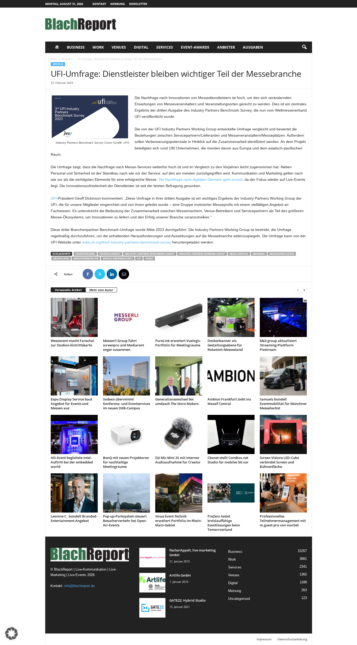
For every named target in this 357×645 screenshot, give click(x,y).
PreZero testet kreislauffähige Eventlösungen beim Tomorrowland (224, 523)
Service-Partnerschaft (118, 258)
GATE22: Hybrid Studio (187, 600)
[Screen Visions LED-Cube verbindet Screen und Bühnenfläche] (283, 434)
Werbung (117, 4)
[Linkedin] (112, 274)
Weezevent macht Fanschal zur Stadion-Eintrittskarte (72, 342)
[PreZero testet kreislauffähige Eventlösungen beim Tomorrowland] (231, 493)
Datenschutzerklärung (292, 639)
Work (98, 47)
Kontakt (99, 4)
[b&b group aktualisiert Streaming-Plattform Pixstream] (283, 317)
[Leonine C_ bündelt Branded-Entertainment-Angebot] (74, 493)
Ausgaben (253, 47)
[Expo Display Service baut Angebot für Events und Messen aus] (74, 376)
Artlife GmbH (180, 575)
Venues (119, 47)
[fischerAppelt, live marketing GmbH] (152, 557)
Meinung (234, 591)
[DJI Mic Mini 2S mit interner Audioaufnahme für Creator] (178, 434)
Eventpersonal (85, 253)
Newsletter (138, 4)
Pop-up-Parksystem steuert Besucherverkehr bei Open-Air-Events (125, 520)
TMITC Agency (94, 639)
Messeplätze (61, 258)
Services (164, 47)
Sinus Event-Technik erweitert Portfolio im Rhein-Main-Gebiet (178, 520)
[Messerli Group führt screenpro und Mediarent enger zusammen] (126, 317)
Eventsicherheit (110, 253)
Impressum (264, 639)
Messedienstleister (281, 253)
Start (54, 59)
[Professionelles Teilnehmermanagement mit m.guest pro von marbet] (283, 493)
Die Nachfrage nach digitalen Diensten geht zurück (200, 179)
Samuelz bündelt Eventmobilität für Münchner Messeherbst (283, 403)
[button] (304, 47)
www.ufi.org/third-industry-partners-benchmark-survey (126, 242)
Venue (149, 258)
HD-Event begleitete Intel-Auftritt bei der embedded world (72, 462)
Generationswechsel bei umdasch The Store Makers (177, 401)
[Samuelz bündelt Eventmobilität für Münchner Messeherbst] (283, 376)
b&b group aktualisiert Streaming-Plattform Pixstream (278, 345)
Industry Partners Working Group (202, 253)
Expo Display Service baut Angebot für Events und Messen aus (71, 403)
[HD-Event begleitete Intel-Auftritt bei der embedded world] (74, 434)
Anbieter (226, 47)
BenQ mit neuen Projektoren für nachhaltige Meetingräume (126, 462)
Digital (141, 47)
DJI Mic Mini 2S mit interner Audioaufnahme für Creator (178, 459)
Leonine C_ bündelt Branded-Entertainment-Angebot (74, 518)
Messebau (259, 253)
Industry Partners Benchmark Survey (150, 253)
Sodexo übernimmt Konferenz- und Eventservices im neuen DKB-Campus (126, 403)
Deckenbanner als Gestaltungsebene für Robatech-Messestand (225, 345)
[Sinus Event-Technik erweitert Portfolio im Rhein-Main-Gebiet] (178, 493)
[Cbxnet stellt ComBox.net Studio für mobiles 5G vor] (231, 434)
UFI (54, 198)
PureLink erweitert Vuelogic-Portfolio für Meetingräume (178, 342)
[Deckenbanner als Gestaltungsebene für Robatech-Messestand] (231, 317)
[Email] (124, 274)
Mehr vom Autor (101, 290)
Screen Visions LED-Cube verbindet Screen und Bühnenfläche (279, 462)
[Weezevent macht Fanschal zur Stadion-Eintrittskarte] (74, 317)
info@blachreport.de (79, 586)
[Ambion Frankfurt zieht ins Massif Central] (231, 376)
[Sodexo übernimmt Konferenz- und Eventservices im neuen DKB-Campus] (126, 376)
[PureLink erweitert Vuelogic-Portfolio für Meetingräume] (178, 317)
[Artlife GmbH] (152, 582)
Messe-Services (238, 253)
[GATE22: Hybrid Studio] (152, 608)
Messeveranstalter (85, 258)
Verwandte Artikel (68, 290)
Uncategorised (239, 599)
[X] (100, 274)
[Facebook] (88, 274)
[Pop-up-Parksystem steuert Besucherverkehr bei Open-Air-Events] (126, 493)
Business (76, 47)
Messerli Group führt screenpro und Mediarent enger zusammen (123, 345)
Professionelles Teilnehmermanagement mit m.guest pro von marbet (283, 520)
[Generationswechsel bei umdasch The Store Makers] (178, 376)
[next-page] (304, 290)
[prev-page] (298, 290)
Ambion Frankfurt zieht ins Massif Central (229, 401)
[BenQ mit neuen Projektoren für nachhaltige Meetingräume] (126, 434)
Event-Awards (195, 47)
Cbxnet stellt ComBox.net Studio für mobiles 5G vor (228, 459)
